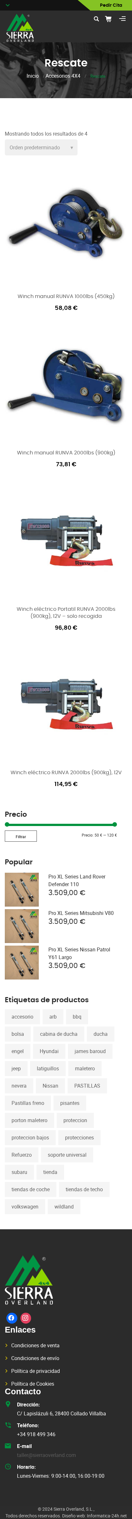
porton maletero (29, 1120)
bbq (77, 1016)
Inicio (33, 75)
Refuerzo (22, 1154)
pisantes (69, 1102)
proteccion (75, 1120)
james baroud (90, 1051)
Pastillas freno (28, 1102)
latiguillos (48, 1068)
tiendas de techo (84, 1189)
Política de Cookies (32, 1383)
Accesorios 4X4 (62, 75)
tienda (50, 1172)
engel (18, 1051)
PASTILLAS (87, 1085)
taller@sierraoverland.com (46, 1455)
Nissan (50, 1085)
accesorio (22, 1016)
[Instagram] (26, 1318)
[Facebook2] (12, 1318)
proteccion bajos (30, 1137)
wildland (64, 1206)
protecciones (79, 1137)
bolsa (18, 1033)
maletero (85, 1068)
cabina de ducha (59, 1033)
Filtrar (21, 836)
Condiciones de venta (35, 1345)
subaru (19, 1172)
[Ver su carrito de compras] (110, 19)
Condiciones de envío (35, 1358)
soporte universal (67, 1154)
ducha (101, 1033)
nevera (19, 1085)
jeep (16, 1068)
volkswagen (25, 1206)
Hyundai (49, 1051)
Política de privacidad (35, 1370)
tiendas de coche (31, 1189)
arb (53, 1016)
